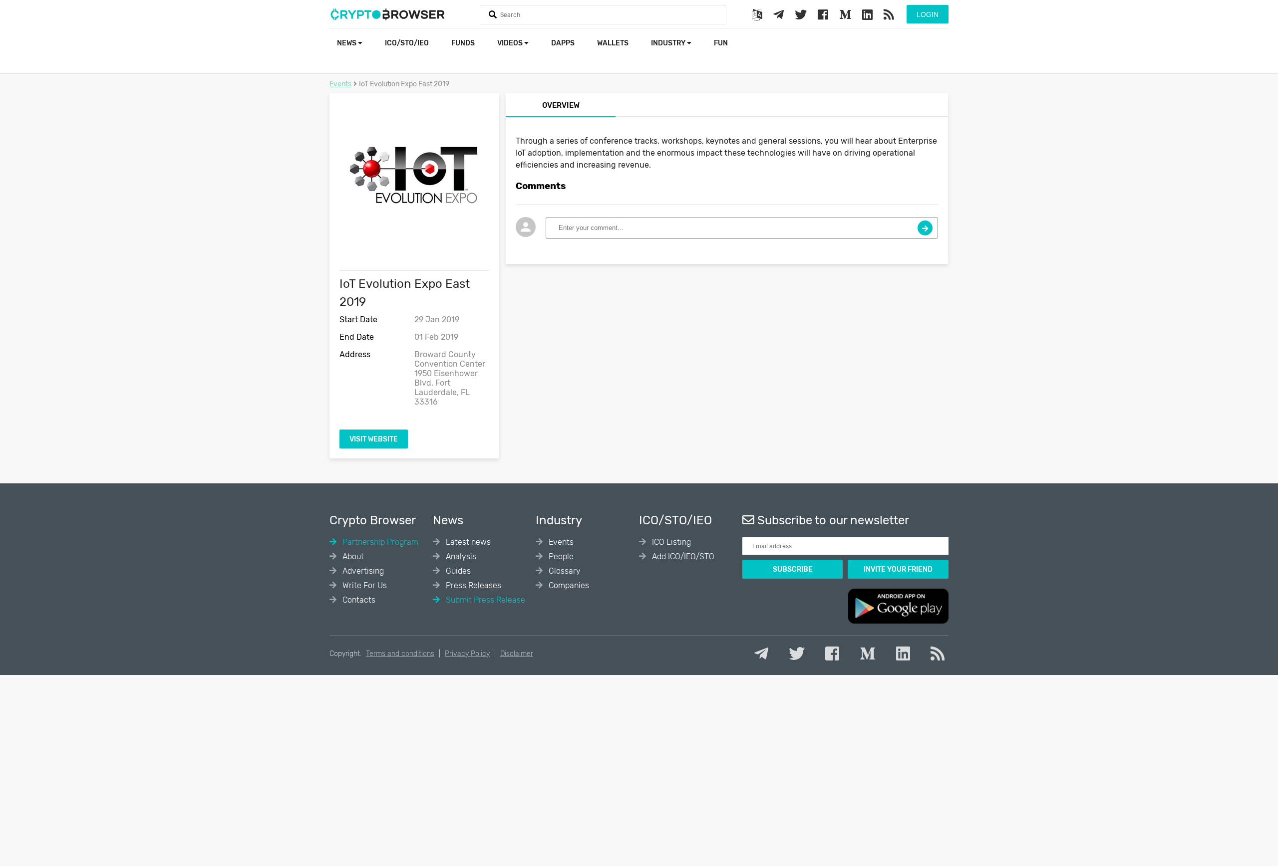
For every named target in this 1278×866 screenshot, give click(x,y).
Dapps (563, 43)
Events (340, 84)
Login (928, 14)
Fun (721, 43)
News (347, 43)
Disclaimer (516, 654)
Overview (561, 105)
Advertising (362, 571)
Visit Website (373, 439)
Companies (568, 585)
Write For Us (363, 585)
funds (463, 43)
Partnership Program (379, 542)
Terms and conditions (400, 654)
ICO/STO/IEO (407, 43)
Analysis (460, 556)
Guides (457, 571)
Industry (669, 43)
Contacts (357, 600)
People (560, 556)
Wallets (613, 43)
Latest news (467, 542)
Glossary (564, 571)
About (352, 556)
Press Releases (472, 585)
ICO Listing (670, 542)
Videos (510, 43)
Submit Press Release (484, 600)
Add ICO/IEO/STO (682, 556)
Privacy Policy (467, 654)
